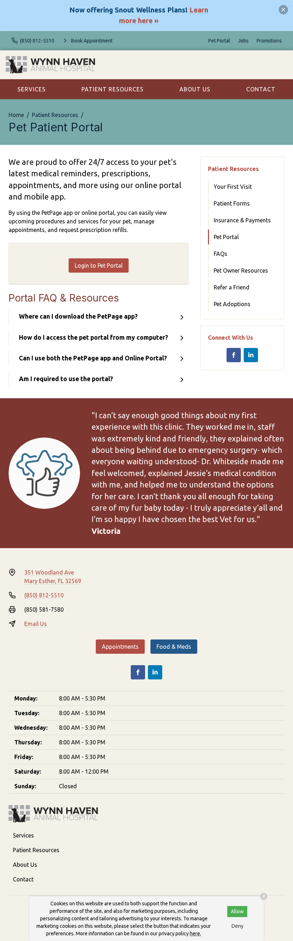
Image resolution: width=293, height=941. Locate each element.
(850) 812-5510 (44, 595)
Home (16, 115)
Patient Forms (232, 203)
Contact (260, 89)
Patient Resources (112, 89)
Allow (237, 911)
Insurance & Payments (242, 220)
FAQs (220, 254)
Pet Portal (219, 41)
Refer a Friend (231, 287)
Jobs (243, 41)
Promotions (269, 41)
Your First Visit (233, 186)
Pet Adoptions (232, 304)
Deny (237, 926)
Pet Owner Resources (241, 270)
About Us (194, 89)
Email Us (35, 624)
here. (195, 933)
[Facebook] (234, 355)
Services (32, 89)
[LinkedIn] (251, 355)
